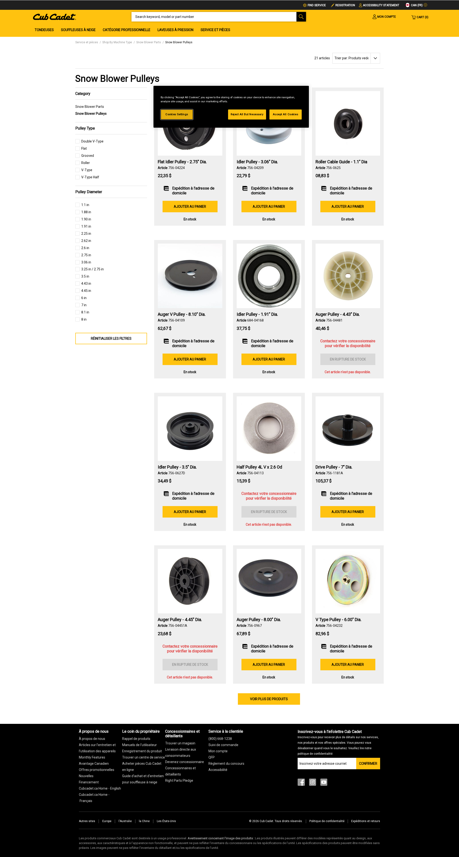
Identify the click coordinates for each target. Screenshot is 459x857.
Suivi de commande (223, 745)
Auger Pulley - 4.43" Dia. (338, 314)
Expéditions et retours (365, 821)
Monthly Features (92, 757)
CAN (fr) (416, 5)
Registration (345, 5)
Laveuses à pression (175, 30)
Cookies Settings (176, 114)
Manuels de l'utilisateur (139, 745)
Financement (89, 782)
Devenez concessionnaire (184, 762)
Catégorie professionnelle (126, 30)
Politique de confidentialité (326, 821)
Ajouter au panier (190, 206)
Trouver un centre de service (143, 757)
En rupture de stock (348, 359)
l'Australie (125, 821)
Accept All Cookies (285, 114)
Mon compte (218, 751)
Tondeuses (44, 30)
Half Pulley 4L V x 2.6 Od (259, 466)
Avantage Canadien (94, 763)
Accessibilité (217, 770)
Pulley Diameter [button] (88, 192)
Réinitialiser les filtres (111, 338)
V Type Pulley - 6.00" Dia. (338, 619)
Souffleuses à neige (78, 30)
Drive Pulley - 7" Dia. (334, 466)
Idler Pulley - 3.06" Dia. (257, 161)
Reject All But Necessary (247, 114)
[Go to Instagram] (312, 783)
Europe (106, 821)
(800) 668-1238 (220, 739)
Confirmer (368, 763)
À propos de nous (92, 739)
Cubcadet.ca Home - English (100, 788)
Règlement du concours (226, 763)
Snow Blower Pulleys (178, 42)
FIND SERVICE (317, 5)
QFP (211, 757)
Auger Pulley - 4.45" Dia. (180, 619)
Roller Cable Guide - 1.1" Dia (341, 161)
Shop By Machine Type (117, 42)
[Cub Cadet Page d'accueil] (54, 16)
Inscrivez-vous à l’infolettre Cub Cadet (338, 742)
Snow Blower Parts (148, 42)
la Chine (144, 821)
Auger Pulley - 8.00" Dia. (259, 619)
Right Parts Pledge (179, 780)
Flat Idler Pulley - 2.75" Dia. (182, 161)
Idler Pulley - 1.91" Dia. (257, 314)
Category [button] (82, 93)
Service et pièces (215, 30)
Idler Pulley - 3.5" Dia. (177, 466)
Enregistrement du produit (142, 751)
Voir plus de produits (269, 699)
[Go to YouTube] (323, 783)
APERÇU (190, 143)
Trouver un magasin (180, 743)
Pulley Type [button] (85, 128)
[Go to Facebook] (301, 783)
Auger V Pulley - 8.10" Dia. (182, 314)
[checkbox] (89, 142)
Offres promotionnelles (96, 770)
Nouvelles (86, 776)
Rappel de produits (136, 739)
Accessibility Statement (381, 5)
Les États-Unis (166, 821)
